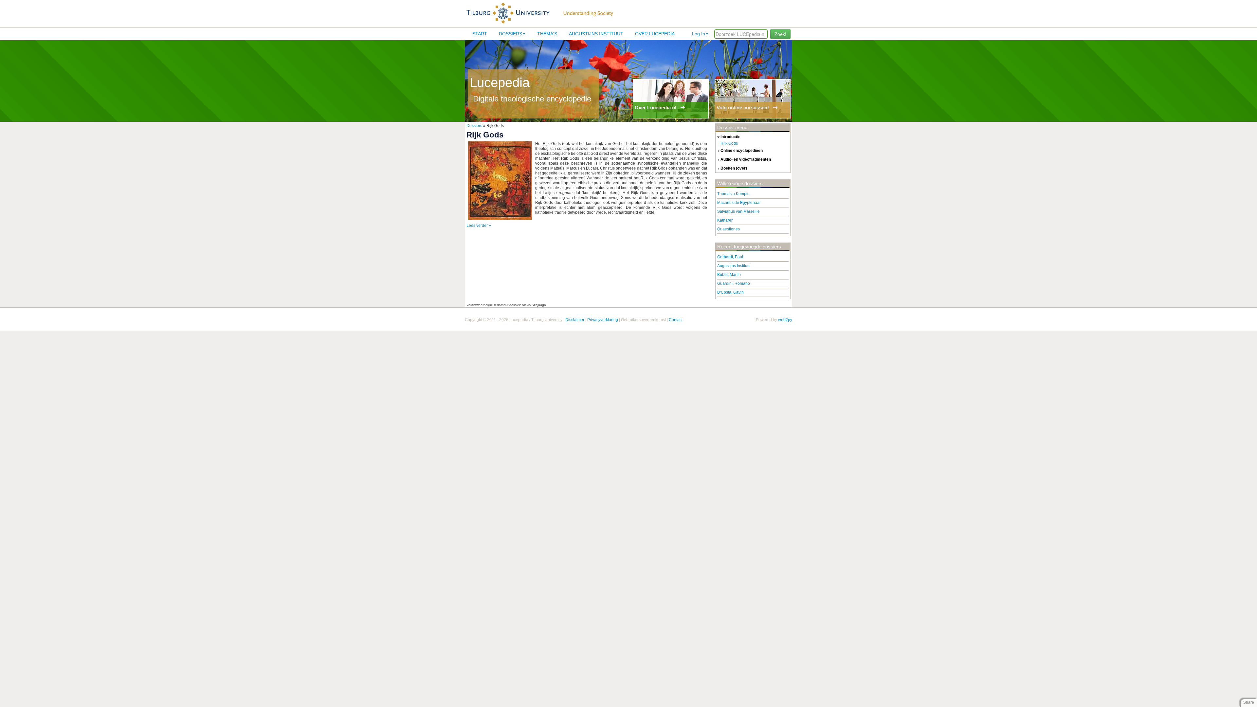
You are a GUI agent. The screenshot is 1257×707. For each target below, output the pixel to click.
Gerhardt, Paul (730, 257)
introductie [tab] (730, 137)
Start (479, 33)
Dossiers (510, 33)
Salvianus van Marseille (738, 211)
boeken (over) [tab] (733, 168)
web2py (785, 319)
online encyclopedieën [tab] (741, 150)
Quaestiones (728, 229)
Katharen (725, 220)
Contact (676, 319)
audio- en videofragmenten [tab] (745, 159)
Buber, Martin (729, 274)
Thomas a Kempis (733, 193)
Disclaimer (574, 319)
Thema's (547, 33)
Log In (698, 33)
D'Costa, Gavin (730, 292)
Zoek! (780, 34)
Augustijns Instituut (596, 33)
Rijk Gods (729, 143)
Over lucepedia (655, 33)
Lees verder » (478, 225)
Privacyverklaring (602, 319)
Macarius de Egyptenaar (739, 202)
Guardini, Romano (733, 283)
